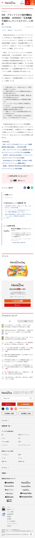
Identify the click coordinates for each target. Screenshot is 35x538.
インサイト (5, 445)
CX (19, 438)
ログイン (18, 305)
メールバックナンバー (18, 296)
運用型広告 (10, 30)
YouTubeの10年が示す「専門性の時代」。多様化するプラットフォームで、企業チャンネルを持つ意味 (18, 331)
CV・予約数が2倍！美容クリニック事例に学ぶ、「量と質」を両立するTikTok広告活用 (18, 373)
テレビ (3, 438)
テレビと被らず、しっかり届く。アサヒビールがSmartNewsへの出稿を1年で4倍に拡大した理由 (17, 326)
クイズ (20, 458)
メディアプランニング (24, 445)
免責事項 (9, 516)
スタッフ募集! (10, 511)
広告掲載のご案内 (9, 413)
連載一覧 (4, 461)
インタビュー (5, 454)
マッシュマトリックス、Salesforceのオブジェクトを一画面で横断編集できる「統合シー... (18, 211)
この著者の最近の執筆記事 (18, 242)
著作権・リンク (10, 509)
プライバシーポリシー (12, 523)
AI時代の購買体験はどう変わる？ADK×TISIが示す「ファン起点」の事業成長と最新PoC (18, 215)
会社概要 (9, 518)
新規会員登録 (18, 301)
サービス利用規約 (11, 521)
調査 (19, 454)
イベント (4, 468)
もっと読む (6, 218)
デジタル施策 (5, 441)
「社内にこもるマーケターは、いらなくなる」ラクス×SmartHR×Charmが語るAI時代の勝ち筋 (18, 338)
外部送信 (9, 526)
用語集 (4, 473)
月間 (25, 321)
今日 (10, 321)
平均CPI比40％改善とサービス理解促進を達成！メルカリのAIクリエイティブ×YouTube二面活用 (18, 360)
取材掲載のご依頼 (26, 413)
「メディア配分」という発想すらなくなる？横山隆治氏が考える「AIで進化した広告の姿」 (18, 343)
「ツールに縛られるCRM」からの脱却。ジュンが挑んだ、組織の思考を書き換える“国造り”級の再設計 (18, 348)
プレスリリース (9, 197)
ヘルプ (8, 507)
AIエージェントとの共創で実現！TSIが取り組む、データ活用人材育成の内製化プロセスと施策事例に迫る (18, 366)
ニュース (4, 30)
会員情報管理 (10, 514)
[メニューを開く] (2, 2)
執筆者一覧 (21, 461)
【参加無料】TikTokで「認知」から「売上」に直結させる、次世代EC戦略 (18, 206)
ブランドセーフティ (18, 30)
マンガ (3, 458)
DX (2, 434)
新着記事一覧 (6, 426)
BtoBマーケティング (23, 434)
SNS (19, 441)
